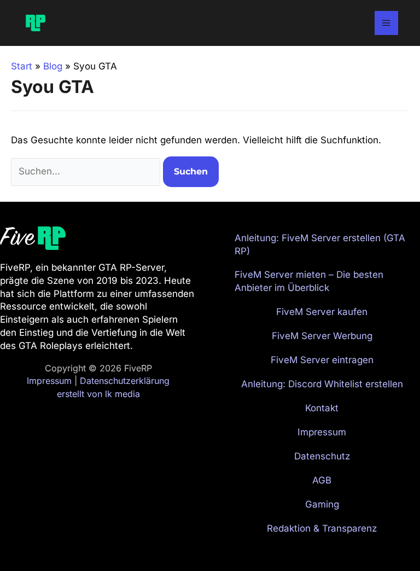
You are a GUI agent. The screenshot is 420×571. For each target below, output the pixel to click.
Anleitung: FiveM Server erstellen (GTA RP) (320, 244)
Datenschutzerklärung (125, 380)
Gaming (322, 504)
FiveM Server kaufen (322, 311)
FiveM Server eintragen (322, 359)
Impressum (49, 380)
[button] (358, 23)
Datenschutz (322, 456)
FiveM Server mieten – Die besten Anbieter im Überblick (309, 281)
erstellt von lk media (98, 393)
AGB (321, 480)
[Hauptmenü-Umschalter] (387, 23)
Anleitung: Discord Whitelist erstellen (322, 383)
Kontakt (322, 408)
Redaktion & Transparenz (322, 528)
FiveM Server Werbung (322, 335)
